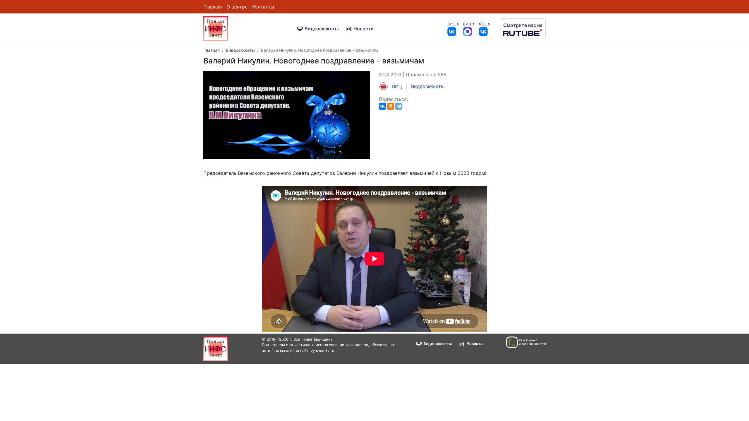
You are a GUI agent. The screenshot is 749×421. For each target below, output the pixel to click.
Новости (363, 29)
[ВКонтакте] (382, 106)
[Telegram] (398, 106)
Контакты (263, 7)
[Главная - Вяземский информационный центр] (215, 28)
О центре (237, 7)
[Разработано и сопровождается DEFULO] (526, 342)
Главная (212, 7)
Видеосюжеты (322, 29)
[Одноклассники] (390, 106)
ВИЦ (396, 86)
